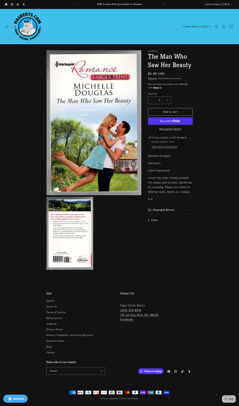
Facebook (126, 319)
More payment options (170, 128)
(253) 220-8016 (130, 310)
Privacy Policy (54, 329)
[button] (6, 26)
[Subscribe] (101, 371)
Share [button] (154, 220)
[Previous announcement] (75, 4)
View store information (164, 146)
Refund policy (54, 318)
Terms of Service (56, 312)
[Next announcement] (164, 4)
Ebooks (50, 352)
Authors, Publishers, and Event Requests (69, 335)
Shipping (152, 78)
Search (50, 300)
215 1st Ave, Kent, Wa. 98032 (139, 314)
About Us (51, 306)
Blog (48, 346)
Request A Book (55, 341)
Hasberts (114, 398)
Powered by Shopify (128, 398)
